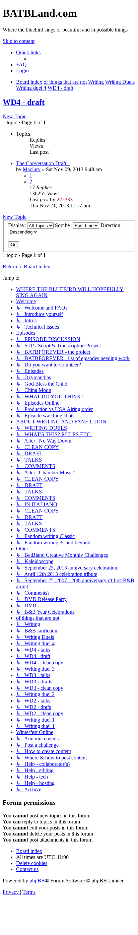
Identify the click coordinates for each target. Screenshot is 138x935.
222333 (65, 199)
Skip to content (18, 41)
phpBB (37, 880)
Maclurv (32, 169)
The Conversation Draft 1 (43, 163)
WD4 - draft (24, 102)
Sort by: (64, 225)
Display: (17, 225)
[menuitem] (21, 64)
